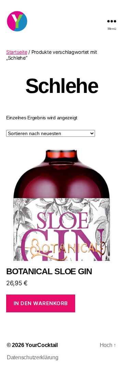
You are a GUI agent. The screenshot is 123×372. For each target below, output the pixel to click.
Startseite (16, 52)
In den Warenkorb (41, 303)
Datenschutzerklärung (32, 357)
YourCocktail (41, 345)
